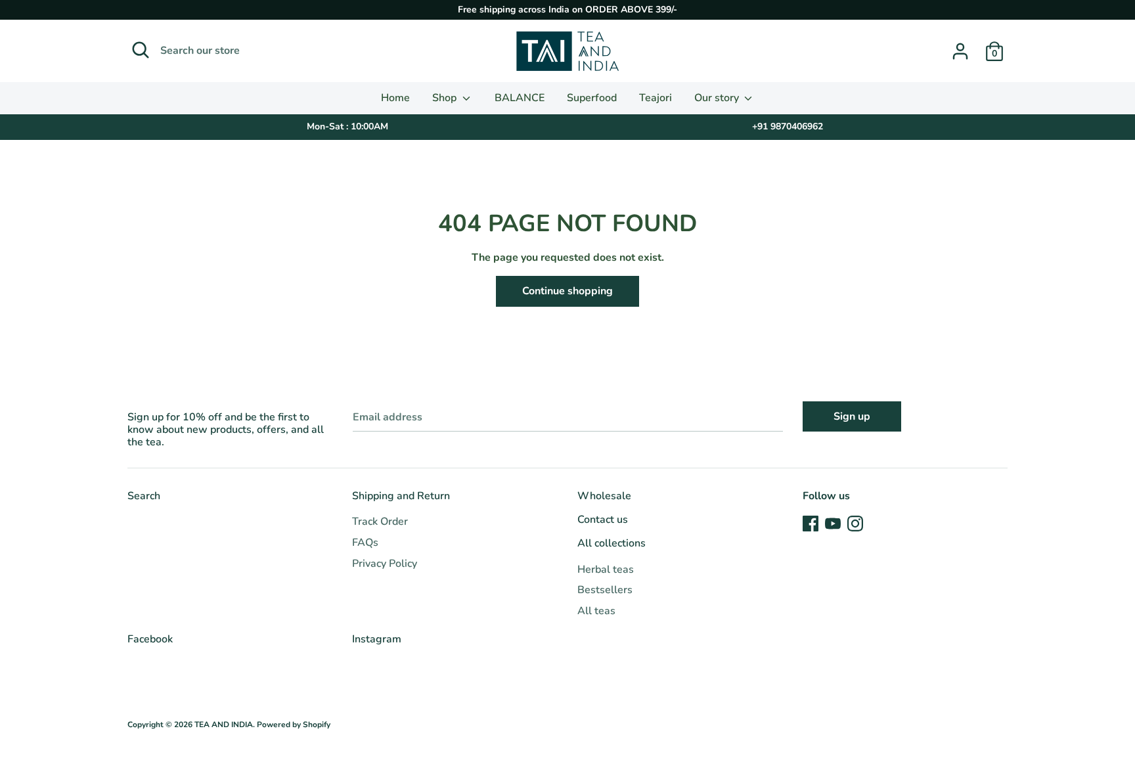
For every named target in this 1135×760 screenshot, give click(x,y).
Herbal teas (605, 569)
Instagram (376, 639)
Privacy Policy (384, 563)
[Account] (960, 46)
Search (143, 496)
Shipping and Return (401, 496)
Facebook (150, 639)
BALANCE (520, 98)
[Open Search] (140, 50)
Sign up (852, 416)
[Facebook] (810, 523)
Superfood (592, 98)
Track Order (380, 521)
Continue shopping (567, 291)
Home (395, 98)
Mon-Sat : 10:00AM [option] (347, 126)
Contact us (602, 519)
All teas (596, 611)
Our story (718, 98)
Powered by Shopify (293, 724)
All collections (611, 543)
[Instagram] (855, 523)
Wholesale (604, 496)
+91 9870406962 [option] (787, 126)
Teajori (655, 98)
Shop (445, 98)
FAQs (365, 542)
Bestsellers (605, 590)
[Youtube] (833, 523)
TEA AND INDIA (223, 724)
